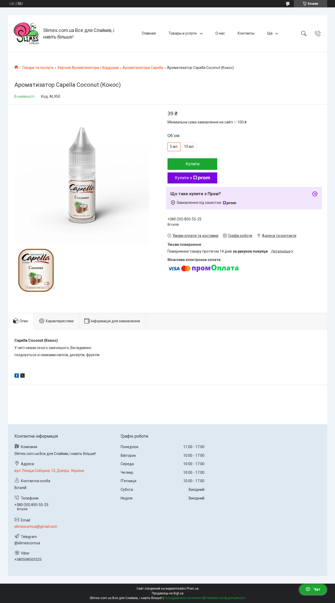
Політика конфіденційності (225, 598)
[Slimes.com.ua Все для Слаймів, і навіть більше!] (26, 33)
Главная (149, 33)
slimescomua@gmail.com (35, 526)
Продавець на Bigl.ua (167, 593)
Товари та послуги (37, 68)
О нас (220, 33)
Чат (317, 589)
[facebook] (16, 376)
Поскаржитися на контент (183, 598)
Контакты (246, 33)
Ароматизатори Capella (142, 68)
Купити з (183, 177)
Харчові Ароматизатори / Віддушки (88, 68)
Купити (192, 163)
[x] (22, 376)
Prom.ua (193, 588)
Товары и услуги (183, 33)
